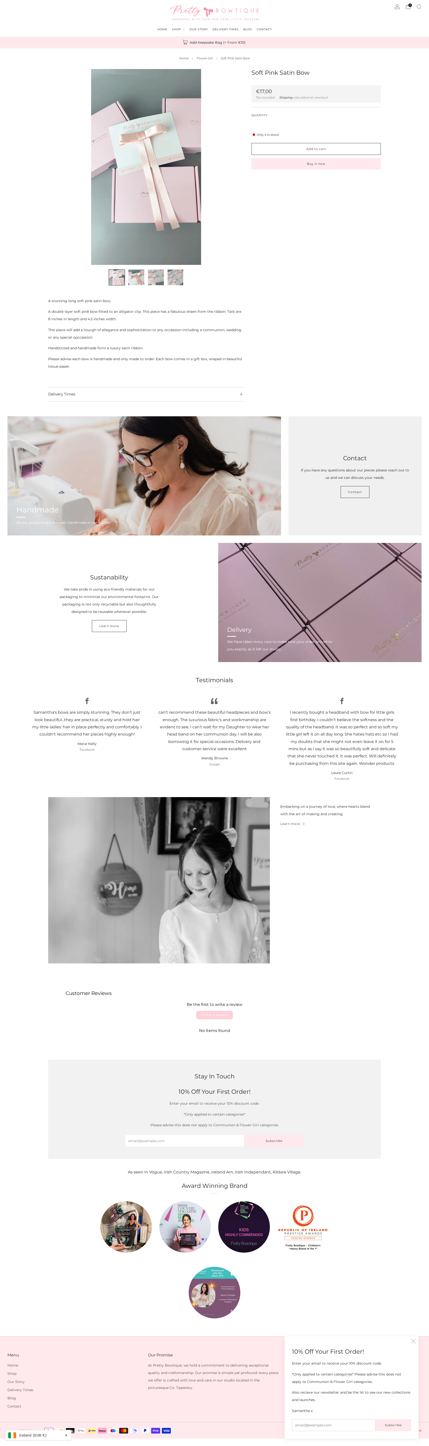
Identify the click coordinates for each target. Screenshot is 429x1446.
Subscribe (393, 1425)
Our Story (16, 1382)
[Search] (419, 6)
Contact (355, 492)
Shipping (285, 97)
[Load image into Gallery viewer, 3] (156, 277)
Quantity (259, 115)
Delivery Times (20, 1390)
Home (184, 58)
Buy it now (316, 163)
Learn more (109, 626)
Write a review (214, 1015)
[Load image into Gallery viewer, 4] (175, 277)
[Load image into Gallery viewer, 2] (136, 277)
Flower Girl (205, 58)
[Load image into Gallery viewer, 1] (117, 277)
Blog (11, 1398)
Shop (11, 1373)
